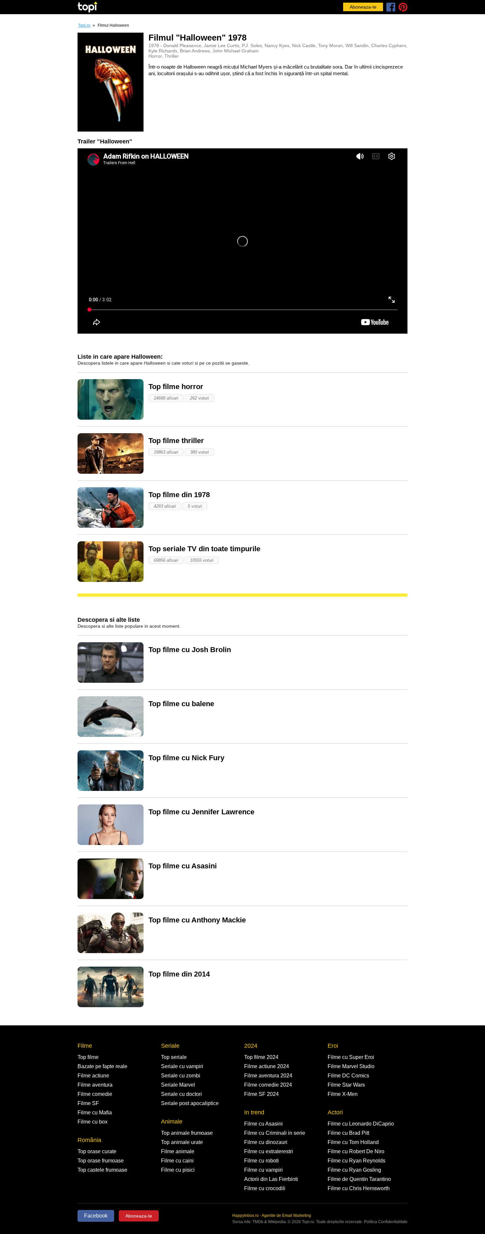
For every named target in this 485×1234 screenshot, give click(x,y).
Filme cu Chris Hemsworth (359, 1188)
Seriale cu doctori (181, 1094)
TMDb (257, 1221)
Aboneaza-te (363, 7)
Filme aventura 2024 (268, 1075)
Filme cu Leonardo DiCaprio (361, 1124)
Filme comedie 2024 (268, 1085)
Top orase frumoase (101, 1160)
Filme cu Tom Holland (353, 1142)
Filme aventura (95, 1085)
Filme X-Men (343, 1094)
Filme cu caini (177, 1160)
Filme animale (177, 1151)
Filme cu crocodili (264, 1188)
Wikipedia (277, 1221)
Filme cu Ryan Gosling (354, 1170)
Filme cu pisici (178, 1170)
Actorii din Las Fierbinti (271, 1179)
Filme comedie (95, 1094)
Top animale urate (182, 1142)
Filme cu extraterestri (268, 1151)
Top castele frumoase (102, 1170)
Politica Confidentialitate (385, 1221)
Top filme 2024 (261, 1057)
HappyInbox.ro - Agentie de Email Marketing (271, 1215)
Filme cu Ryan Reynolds (356, 1160)
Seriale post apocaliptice (190, 1103)
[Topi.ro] (87, 7)
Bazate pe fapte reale (102, 1066)
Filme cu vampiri (263, 1170)
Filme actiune (93, 1075)
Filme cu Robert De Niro (356, 1151)
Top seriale (174, 1057)
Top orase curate (97, 1151)
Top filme (88, 1057)
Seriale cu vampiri (182, 1066)
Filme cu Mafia (95, 1112)
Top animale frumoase (187, 1133)
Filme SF (88, 1103)
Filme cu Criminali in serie (274, 1133)
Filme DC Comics (348, 1075)
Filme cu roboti (261, 1160)
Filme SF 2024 (261, 1094)
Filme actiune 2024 (266, 1066)
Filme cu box (93, 1122)
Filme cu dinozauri (265, 1142)
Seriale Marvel (178, 1085)
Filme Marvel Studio (351, 1066)
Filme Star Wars (346, 1085)
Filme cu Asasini (263, 1124)
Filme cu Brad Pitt (348, 1133)
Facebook (96, 1216)
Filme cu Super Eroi (351, 1057)
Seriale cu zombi (180, 1075)
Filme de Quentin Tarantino (359, 1179)
